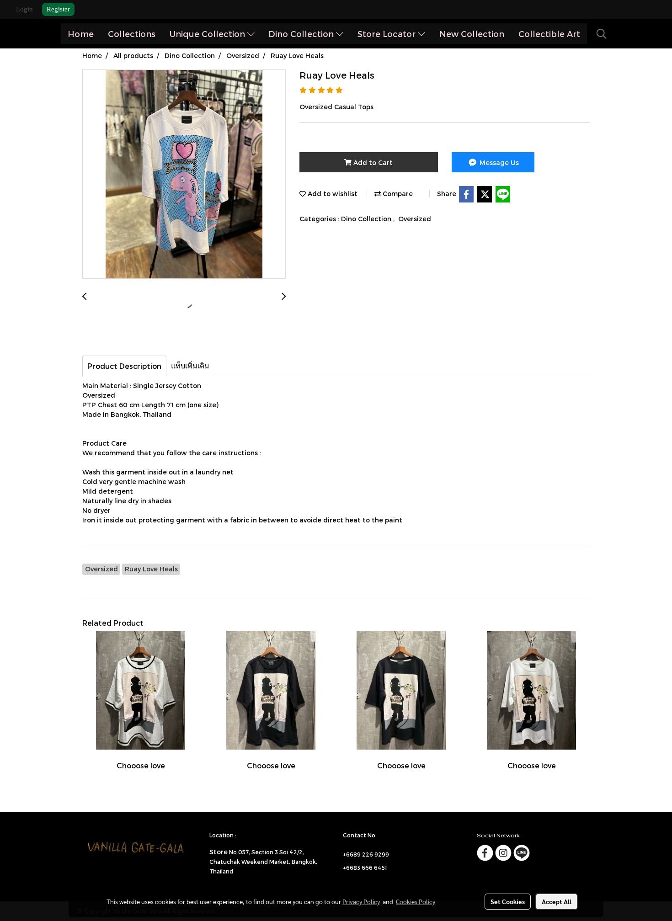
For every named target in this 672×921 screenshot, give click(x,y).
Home (81, 33)
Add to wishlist (331, 193)
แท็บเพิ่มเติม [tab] (190, 365)
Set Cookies (508, 901)
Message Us (498, 162)
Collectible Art (549, 33)
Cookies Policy (415, 901)
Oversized (414, 219)
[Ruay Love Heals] (184, 174)
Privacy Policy (361, 901)
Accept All (556, 901)
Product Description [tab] (124, 366)
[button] (602, 34)
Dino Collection (302, 33)
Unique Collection (208, 33)
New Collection (471, 33)
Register (58, 9)
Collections (131, 33)
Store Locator (387, 33)
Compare (397, 193)
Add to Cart (372, 162)
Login (24, 9)
